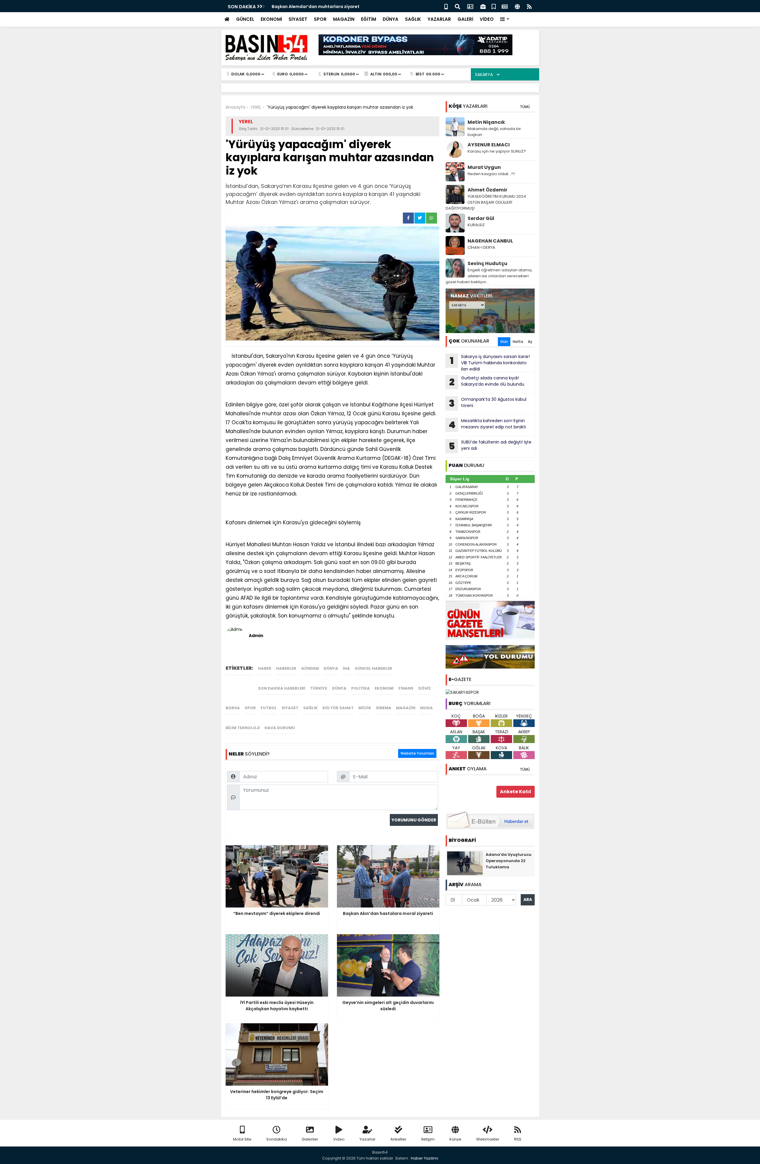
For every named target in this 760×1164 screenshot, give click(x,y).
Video (339, 1139)
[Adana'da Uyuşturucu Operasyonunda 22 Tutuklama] (465, 863)
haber (264, 668)
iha (346, 668)
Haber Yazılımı (424, 1158)
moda (426, 708)
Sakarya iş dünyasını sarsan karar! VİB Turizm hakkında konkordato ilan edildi (490, 363)
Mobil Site (242, 1139)
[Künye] (517, 6)
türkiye (318, 688)
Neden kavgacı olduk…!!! (491, 174)
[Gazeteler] (505, 6)
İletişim (428, 1139)
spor (250, 708)
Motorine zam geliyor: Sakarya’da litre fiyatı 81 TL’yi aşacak (336, 6)
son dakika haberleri (281, 688)
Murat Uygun (484, 167)
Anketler (398, 1139)
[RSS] (529, 6)
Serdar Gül (481, 218)
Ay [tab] (530, 341)
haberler (286, 668)
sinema (383, 708)
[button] (505, 19)
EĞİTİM (368, 19)
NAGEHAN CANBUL (490, 240)
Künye (455, 1139)
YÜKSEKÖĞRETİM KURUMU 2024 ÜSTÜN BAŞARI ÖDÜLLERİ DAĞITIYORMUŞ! (486, 202)
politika (360, 688)
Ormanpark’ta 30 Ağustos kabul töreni (487, 403)
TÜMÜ (525, 106)
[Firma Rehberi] (483, 6)
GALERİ (465, 19)
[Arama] (457, 6)
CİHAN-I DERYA (481, 247)
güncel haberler (373, 668)
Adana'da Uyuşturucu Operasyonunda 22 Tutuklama (508, 861)
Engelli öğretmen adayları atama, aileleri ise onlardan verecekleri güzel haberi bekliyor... (489, 276)
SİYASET (298, 19)
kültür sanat (338, 708)
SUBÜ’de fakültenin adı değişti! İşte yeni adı (490, 446)
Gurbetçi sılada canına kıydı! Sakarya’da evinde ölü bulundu (486, 382)
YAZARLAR (439, 19)
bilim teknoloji (243, 728)
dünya (331, 668)
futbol (269, 708)
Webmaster (487, 1139)
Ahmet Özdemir (487, 189)
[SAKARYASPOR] (462, 692)
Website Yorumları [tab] (417, 753)
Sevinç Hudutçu (487, 263)
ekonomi (384, 688)
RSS (517, 1139)
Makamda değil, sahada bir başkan (494, 131)
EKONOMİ (271, 19)
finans (406, 688)
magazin (405, 708)
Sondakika (276, 1139)
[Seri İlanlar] (494, 6)
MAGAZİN (343, 19)
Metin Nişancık (486, 122)
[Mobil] (446, 6)
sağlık (310, 708)
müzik (364, 708)
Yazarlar (368, 1139)
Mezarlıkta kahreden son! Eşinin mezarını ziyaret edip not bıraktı (487, 424)
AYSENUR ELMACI (489, 144)
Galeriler (310, 1139)
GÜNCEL (245, 19)
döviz (424, 688)
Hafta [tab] (518, 341)
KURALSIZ (476, 225)
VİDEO (487, 19)
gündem (310, 668)
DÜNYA (390, 19)
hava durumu (280, 728)
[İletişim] (470, 6)
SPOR (320, 19)
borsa (233, 708)
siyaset (289, 708)
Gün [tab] (504, 341)
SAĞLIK (413, 19)
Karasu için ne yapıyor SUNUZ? (497, 151)
